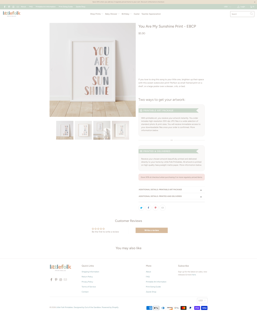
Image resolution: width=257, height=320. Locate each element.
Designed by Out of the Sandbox (87, 307)
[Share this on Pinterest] (155, 208)
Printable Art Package (151, 44)
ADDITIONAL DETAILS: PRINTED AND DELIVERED (160, 196)
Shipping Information (90, 272)
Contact (85, 292)
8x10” (175, 44)
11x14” (184, 44)
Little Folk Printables (64, 307)
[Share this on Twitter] (141, 208)
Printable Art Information (46, 7)
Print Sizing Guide (66, 7)
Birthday (126, 14)
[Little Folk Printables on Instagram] (13, 7)
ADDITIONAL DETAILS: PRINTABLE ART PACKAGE (160, 189)
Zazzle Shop (80, 7)
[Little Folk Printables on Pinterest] (9, 7)
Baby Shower (111, 14)
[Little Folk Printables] (12, 14)
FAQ (31, 7)
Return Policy (87, 277)
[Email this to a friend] (163, 208)
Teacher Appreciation (151, 14)
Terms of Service (89, 287)
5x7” (167, 44)
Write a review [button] (151, 230)
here (194, 275)
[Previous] (52, 70)
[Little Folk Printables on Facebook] (4, 7)
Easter (137, 14)
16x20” (143, 51)
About (23, 7)
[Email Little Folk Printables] (17, 7)
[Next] (133, 70)
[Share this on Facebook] (148, 208)
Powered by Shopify (110, 307)
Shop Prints (95, 14)
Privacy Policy (87, 282)
